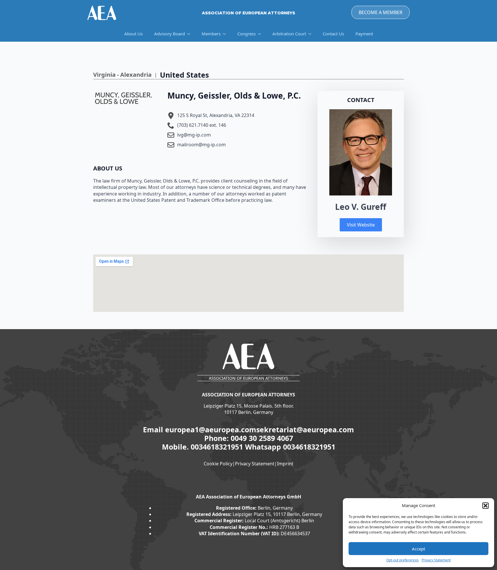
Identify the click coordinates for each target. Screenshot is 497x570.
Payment (364, 34)
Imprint (285, 463)
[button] (485, 505)
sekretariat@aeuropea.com (305, 429)
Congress (246, 34)
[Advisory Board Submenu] (190, 34)
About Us (133, 34)
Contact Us (333, 34)
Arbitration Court (289, 34)
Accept (418, 549)
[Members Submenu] (226, 34)
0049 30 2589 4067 (262, 438)
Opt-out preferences (402, 560)
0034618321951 (218, 447)
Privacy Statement (436, 560)
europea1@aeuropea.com (210, 429)
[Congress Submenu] (261, 34)
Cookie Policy (218, 463)
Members (211, 34)
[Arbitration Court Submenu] (311, 34)
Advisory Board (169, 34)
